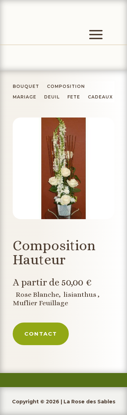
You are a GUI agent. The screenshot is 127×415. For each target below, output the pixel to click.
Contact (40, 333)
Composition (66, 86)
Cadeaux (100, 97)
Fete (73, 97)
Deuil (52, 97)
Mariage (24, 97)
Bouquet (26, 86)
